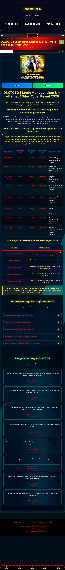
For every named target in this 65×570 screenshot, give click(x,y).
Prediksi (45, 568)
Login (19, 568)
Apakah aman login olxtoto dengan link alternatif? (32, 343)
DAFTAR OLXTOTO (15, 38)
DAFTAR (48, 85)
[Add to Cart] (61, 42)
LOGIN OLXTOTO (5, 38)
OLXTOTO (10, 47)
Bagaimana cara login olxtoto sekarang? (32, 315)
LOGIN (17, 85)
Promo (6, 568)
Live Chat (58, 568)
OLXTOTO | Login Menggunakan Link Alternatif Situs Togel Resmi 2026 (39, 38)
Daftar (32, 568)
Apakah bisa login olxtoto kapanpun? (32, 322)
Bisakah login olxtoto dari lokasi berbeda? (32, 329)
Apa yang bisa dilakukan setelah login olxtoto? (32, 336)
